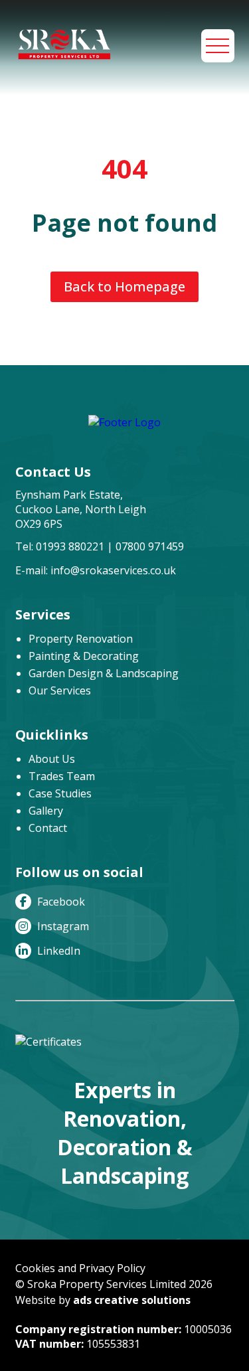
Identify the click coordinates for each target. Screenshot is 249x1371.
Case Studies (60, 793)
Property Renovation (81, 638)
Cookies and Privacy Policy (80, 1268)
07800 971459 (150, 546)
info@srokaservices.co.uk (113, 570)
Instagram (62, 926)
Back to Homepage (124, 286)
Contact (48, 828)
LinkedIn (57, 950)
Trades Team (62, 776)
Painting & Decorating (84, 656)
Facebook (60, 901)
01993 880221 (70, 546)
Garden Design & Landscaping (104, 673)
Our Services (60, 690)
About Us (52, 759)
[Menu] (217, 45)
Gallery (46, 810)
